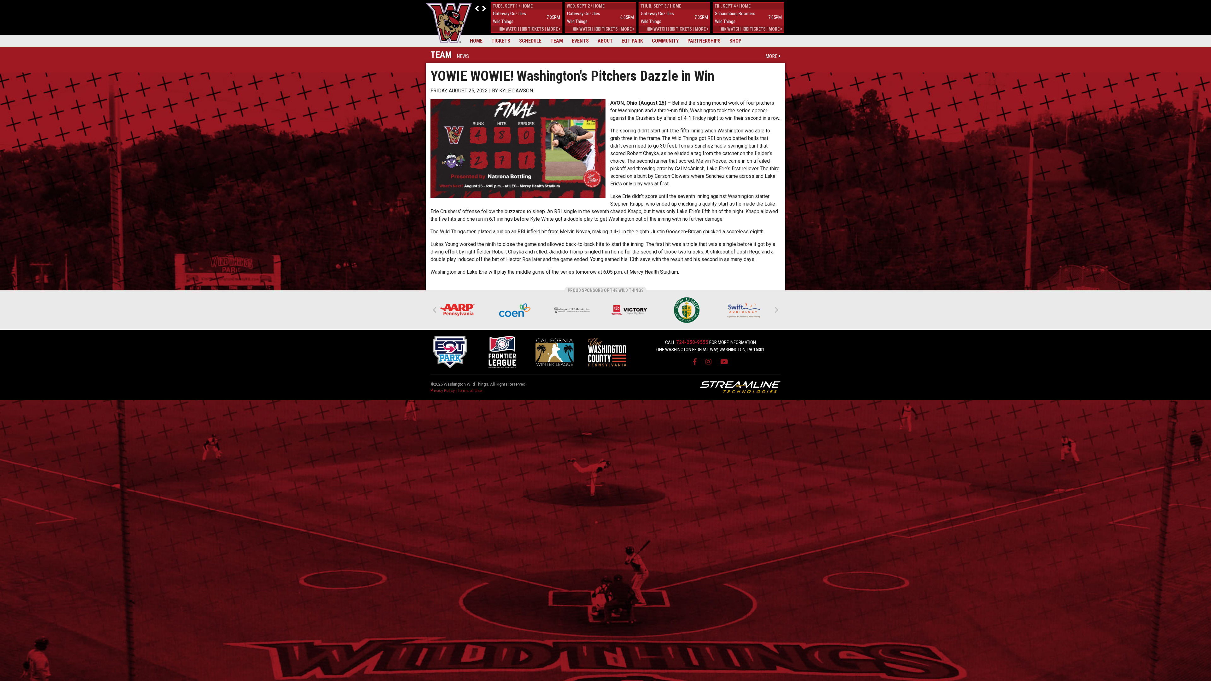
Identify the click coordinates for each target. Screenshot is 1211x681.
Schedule (530, 41)
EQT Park (632, 41)
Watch (512, 29)
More (553, 29)
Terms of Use (470, 390)
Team (556, 41)
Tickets (500, 41)
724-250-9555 (692, 342)
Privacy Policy (442, 390)
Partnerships (704, 41)
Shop (735, 41)
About (605, 41)
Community (665, 41)
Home (476, 41)
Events (580, 41)
